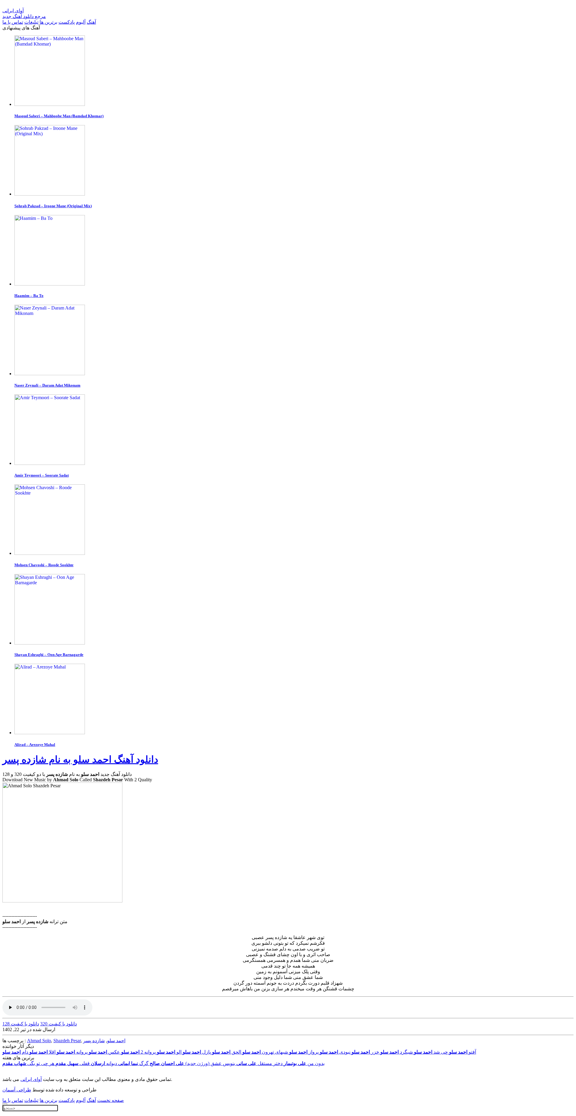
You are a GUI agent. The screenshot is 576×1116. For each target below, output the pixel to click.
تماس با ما (12, 22)
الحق (226, 1052)
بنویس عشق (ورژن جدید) (192, 1063)
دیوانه (104, 1063)
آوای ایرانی (31, 1079)
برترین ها (48, 22)
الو (169, 1052)
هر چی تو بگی (28, 1063)
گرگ (133, 1063)
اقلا (42, 1052)
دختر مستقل (259, 1063)
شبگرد (396, 1052)
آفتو (462, 1052)
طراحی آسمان (16, 1089)
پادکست (66, 22)
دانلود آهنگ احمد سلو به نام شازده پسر (80, 759)
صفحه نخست (110, 1100)
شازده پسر (94, 1040)
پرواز (304, 1052)
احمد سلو (116, 1040)
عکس (104, 1052)
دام (15, 1052)
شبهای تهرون (265, 1052)
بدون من (304, 1063)
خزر (365, 1052)
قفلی (73, 1063)
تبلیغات (31, 22)
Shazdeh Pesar (67, 1040)
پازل (197, 1052)
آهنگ (91, 22)
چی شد (431, 1052)
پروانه (72, 1052)
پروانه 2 (138, 1052)
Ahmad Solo (39, 1040)
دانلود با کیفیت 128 (20, 1023)
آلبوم (81, 22)
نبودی (335, 1052)
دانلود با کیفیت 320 (58, 1023)
